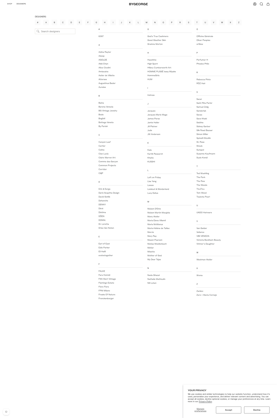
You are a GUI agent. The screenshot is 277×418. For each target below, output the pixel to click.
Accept (228, 410)
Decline (256, 410)
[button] (9, 4)
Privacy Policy (205, 401)
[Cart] (268, 4)
